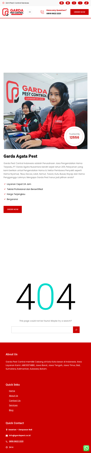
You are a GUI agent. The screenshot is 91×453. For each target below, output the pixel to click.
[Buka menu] (30, 12)
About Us (13, 395)
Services (13, 405)
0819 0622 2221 (53, 13)
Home (12, 391)
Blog (11, 410)
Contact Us (14, 400)
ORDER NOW (79, 12)
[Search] (76, 329)
